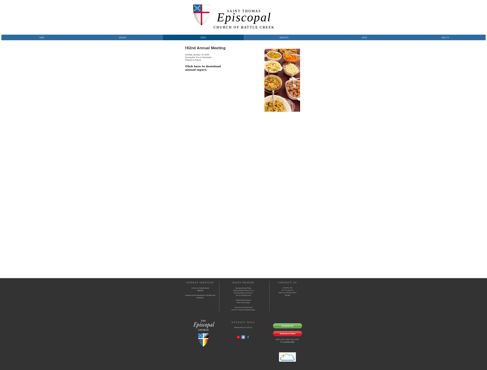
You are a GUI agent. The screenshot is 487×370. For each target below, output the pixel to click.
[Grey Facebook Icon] (248, 337)
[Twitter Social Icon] (243, 337)
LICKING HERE (289, 342)
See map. (287, 295)
